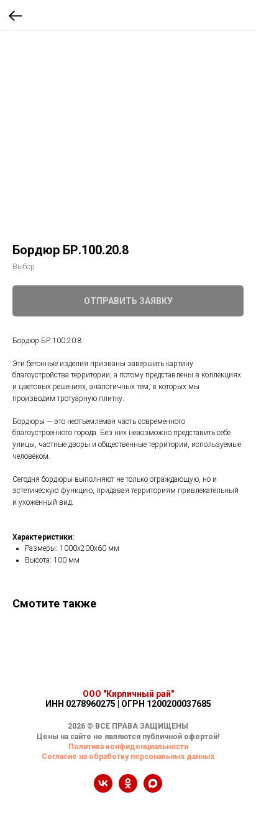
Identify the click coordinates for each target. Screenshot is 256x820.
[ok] (128, 789)
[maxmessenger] (153, 789)
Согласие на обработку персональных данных (128, 756)
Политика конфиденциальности (128, 746)
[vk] (103, 789)
